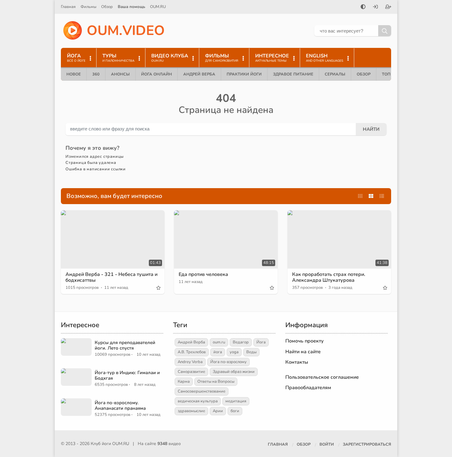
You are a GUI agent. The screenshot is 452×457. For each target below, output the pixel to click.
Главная (68, 7)
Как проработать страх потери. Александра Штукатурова (328, 277)
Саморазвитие (191, 371)
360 (96, 74)
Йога (261, 342)
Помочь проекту (304, 341)
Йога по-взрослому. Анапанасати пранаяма (120, 405)
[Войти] (375, 7)
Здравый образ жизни (234, 371)
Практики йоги (244, 74)
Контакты (296, 362)
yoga (234, 352)
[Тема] (363, 7)
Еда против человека (203, 274)
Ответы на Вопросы (215, 381)
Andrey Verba (190, 362)
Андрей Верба (199, 74)
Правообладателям (308, 387)
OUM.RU (158, 7)
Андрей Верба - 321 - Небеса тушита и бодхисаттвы (111, 277)
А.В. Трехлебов (192, 352)
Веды (251, 352)
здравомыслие (191, 411)
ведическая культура (198, 401)
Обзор (107, 7)
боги (235, 411)
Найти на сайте (303, 351)
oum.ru (219, 342)
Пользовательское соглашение (322, 377)
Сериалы (335, 74)
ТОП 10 (389, 74)
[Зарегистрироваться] (388, 7)
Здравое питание (293, 74)
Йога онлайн (156, 74)
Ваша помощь (131, 7)
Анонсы (120, 74)
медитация (235, 401)
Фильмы (88, 7)
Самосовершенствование (201, 391)
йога (217, 352)
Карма (184, 381)
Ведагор (241, 342)
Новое (73, 74)
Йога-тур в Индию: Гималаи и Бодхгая (127, 375)
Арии (218, 411)
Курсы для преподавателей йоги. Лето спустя (125, 345)
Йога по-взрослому (228, 362)
